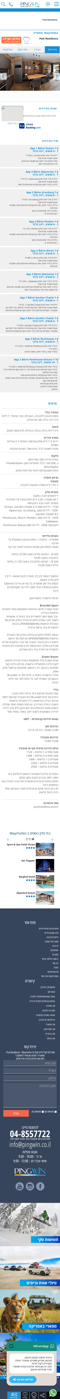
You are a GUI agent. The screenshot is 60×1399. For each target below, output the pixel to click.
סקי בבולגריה (50, 1033)
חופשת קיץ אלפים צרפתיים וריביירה (42, 1001)
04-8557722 (30, 1133)
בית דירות (52, 49)
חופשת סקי (54, 950)
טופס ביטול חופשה (51, 941)
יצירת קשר (14, 1397)
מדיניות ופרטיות (53, 972)
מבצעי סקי (51, 991)
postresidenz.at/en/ (46, 807)
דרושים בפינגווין (52, 937)
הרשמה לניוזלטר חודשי (50, 959)
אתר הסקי (22, 49)
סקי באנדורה (50, 1005)
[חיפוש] (3, 4)
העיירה (37, 49)
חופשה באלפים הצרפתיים (45, 1015)
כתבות (56, 967)
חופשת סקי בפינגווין (47, 987)
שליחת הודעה (25, 1379)
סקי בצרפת (51, 1038)
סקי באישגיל (50, 1024)
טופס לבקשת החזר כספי (49, 976)
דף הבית (55, 946)
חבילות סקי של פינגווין (47, 1019)
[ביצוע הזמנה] (12, 40)
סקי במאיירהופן (49, 1029)
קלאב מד (55, 954)
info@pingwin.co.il (30, 1144)
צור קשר (55, 963)
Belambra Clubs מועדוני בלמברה (42, 996)
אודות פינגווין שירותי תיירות (48, 928)
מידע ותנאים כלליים (51, 933)
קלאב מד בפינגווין (48, 1010)
